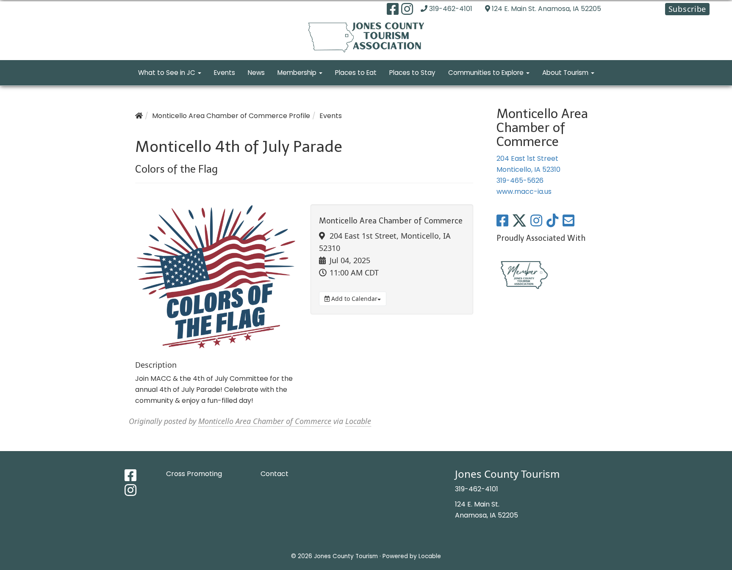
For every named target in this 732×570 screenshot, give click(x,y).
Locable (358, 421)
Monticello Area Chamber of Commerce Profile (231, 116)
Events (224, 72)
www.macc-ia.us (524, 191)
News (256, 72)
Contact (274, 474)
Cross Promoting (194, 474)
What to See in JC (167, 72)
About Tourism (566, 72)
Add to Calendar (353, 299)
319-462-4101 (450, 9)
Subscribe (687, 9)
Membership (297, 72)
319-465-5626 (519, 180)
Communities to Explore (486, 72)
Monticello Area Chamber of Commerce (264, 421)
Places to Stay (412, 72)
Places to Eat (356, 72)
